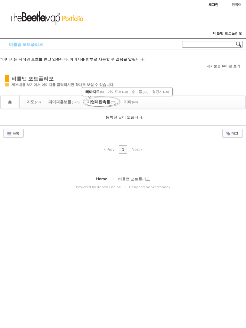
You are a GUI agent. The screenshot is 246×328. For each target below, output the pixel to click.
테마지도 (95, 91)
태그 (234, 133)
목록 (15, 133)
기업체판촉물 (101, 101)
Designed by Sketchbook (149, 186)
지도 (34, 101)
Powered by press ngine (98, 186)
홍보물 (140, 91)
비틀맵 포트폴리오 (227, 33)
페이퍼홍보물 (63, 101)
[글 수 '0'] (11, 102)
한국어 (236, 4)
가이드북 (118, 91)
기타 (131, 101)
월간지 (160, 91)
